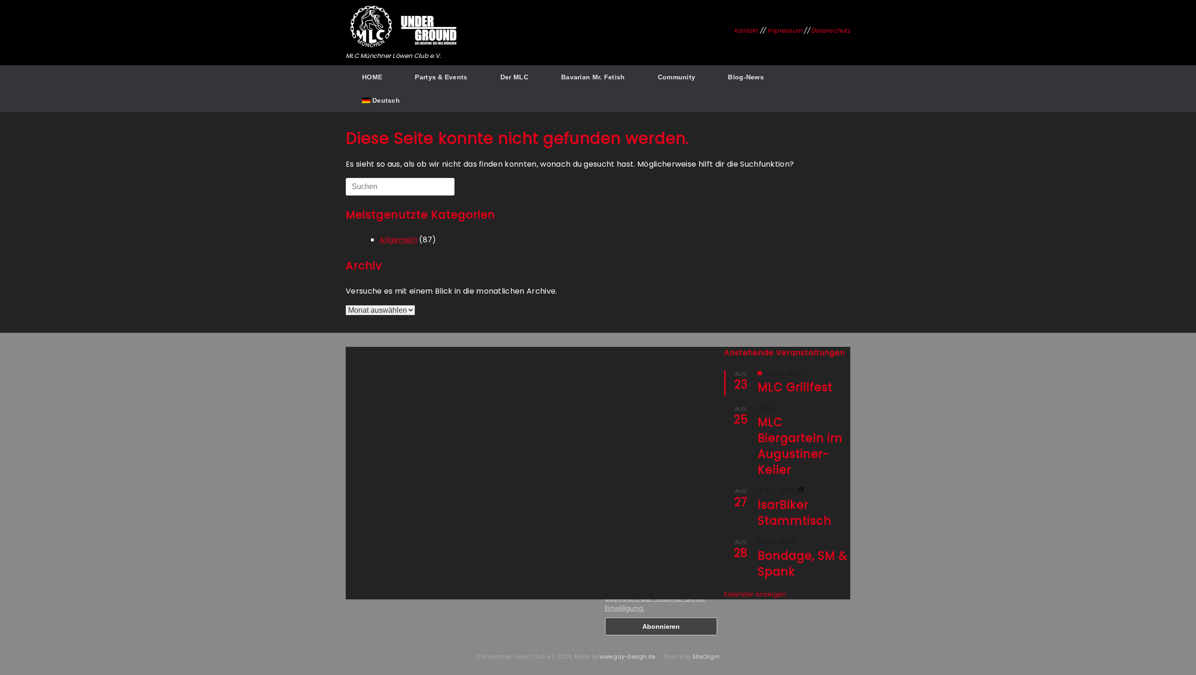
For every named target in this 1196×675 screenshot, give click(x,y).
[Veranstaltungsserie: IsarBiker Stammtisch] (800, 491)
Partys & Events (441, 77)
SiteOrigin (705, 657)
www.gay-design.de (627, 657)
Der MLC (514, 77)
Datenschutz (830, 30)
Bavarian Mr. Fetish (593, 77)
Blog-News (746, 77)
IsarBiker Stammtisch (795, 512)
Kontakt (746, 30)
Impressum (784, 30)
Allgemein (398, 239)
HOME (372, 77)
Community (677, 77)
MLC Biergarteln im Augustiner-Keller (800, 446)
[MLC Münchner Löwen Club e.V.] (404, 27)
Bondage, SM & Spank (802, 563)
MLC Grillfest (795, 387)
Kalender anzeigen (755, 594)
